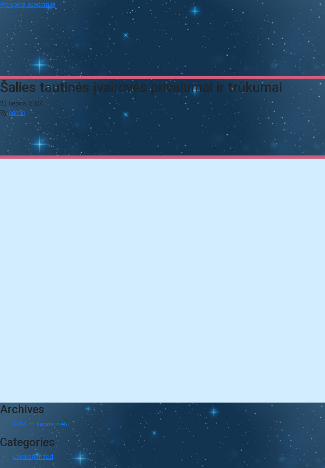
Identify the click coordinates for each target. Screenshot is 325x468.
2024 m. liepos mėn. (40, 424)
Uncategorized (33, 456)
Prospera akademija (27, 4)
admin (17, 113)
